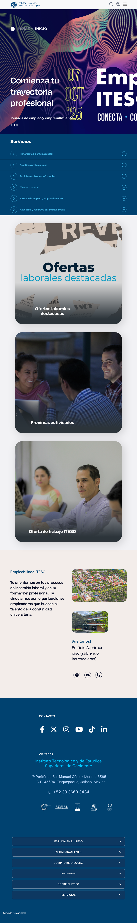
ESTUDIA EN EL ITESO (68, 841)
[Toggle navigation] (124, 4)
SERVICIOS (68, 894)
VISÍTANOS (68, 873)
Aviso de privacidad (14, 913)
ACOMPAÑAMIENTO (68, 852)
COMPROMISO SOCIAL (69, 862)
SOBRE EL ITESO (68, 884)
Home (24, 28)
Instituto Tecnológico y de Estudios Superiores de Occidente (68, 763)
